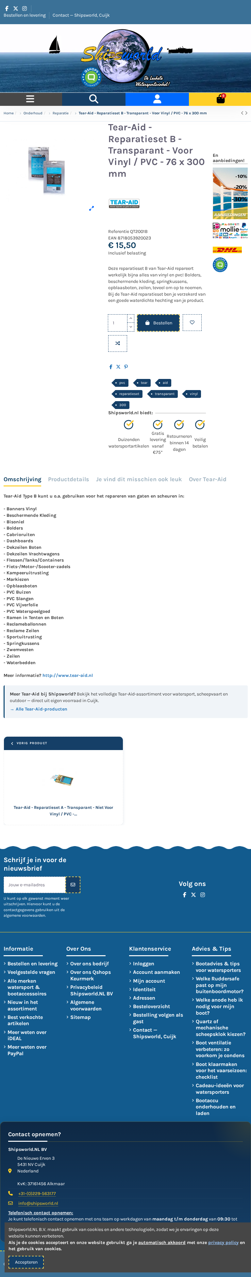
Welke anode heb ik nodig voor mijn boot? (219, 1006)
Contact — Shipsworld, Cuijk (81, 15)
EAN (112, 238)
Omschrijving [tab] (22, 479)
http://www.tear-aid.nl (67, 675)
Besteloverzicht (151, 1006)
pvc (122, 383)
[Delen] (110, 367)
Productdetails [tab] (68, 479)
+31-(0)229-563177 (37, 1193)
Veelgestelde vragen (31, 972)
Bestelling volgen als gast (158, 1018)
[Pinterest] (126, 367)
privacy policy (223, 1242)
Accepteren (26, 1262)
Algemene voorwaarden (86, 1005)
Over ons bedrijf (89, 963)
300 (122, 405)
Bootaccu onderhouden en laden (216, 1106)
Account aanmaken (156, 972)
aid (165, 383)
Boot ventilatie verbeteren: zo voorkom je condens (220, 1049)
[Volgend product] (246, 113)
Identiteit (144, 989)
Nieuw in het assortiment (23, 1005)
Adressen (144, 998)
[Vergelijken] (117, 343)
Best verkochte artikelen (25, 1020)
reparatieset (129, 394)
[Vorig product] (243, 113)
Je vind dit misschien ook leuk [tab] (139, 479)
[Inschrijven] (72, 884)
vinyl (194, 394)
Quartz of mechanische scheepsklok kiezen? (220, 1027)
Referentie (118, 231)
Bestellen (162, 323)
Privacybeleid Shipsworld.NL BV (91, 990)
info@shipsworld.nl (38, 1203)
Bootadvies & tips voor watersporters (218, 966)
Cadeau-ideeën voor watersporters (220, 1088)
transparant (165, 394)
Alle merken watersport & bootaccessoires (27, 987)
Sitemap (80, 1017)
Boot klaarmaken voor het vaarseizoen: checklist (221, 1070)
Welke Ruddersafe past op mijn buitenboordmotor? (219, 984)
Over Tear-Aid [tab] (207, 479)
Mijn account (149, 981)
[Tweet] (118, 367)
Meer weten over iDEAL (27, 1035)
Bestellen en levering (25, 15)
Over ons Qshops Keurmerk (90, 975)
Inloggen (143, 963)
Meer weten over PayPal (27, 1050)
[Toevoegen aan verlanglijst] (192, 322)
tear (144, 383)
